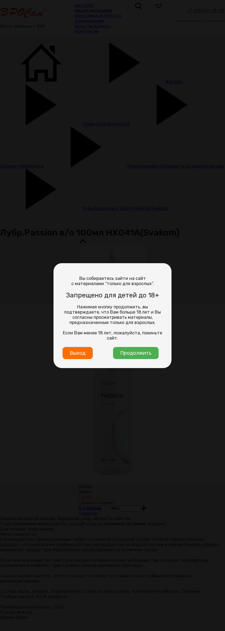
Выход (78, 353)
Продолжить (135, 353)
